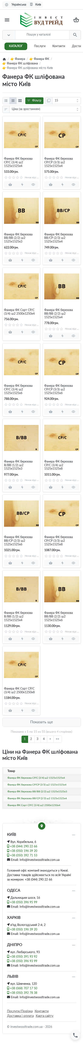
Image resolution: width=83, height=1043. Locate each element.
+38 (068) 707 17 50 (23, 988)
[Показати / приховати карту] (41, 826)
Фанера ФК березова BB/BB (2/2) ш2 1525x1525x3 (18, 238)
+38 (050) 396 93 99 (23, 961)
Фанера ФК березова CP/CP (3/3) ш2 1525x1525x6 (58, 389)
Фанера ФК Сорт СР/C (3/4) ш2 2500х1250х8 (19, 690)
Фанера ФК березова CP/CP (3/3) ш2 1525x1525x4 (58, 162)
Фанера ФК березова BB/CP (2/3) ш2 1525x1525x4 (58, 238)
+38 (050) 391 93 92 (23, 956)
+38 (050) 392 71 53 (23, 855)
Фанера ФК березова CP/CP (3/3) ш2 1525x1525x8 (58, 541)
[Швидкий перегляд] (33, 184)
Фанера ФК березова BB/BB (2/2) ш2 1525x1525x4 (58, 314)
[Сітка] (13, 100)
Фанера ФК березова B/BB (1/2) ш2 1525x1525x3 (18, 465)
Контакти (58, 46)
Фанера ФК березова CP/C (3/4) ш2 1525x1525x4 (18, 162)
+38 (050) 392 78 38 (23, 992)
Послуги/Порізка (20, 1011)
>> (57, 739)
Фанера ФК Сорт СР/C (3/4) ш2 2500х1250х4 (19, 312)
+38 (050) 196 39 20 (23, 851)
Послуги (40, 46)
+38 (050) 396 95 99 (23, 902)
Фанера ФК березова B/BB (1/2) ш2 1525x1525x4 (18, 617)
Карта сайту (44, 1016)
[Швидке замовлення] (22, 184)
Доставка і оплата (20, 1016)
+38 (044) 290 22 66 (23, 846)
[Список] (6, 100)
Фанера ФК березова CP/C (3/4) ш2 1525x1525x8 (58, 465)
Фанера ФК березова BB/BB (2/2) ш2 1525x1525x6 (58, 617)
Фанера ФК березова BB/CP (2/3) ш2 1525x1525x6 (18, 541)
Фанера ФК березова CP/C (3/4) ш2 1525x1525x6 (18, 389)
